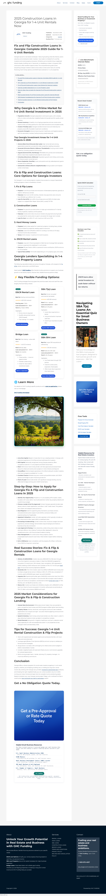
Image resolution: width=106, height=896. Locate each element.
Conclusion (21, 102)
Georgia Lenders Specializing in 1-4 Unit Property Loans (34, 87)
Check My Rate (84, 436)
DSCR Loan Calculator (83, 429)
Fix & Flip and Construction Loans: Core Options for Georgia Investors (38, 85)
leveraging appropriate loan (50, 669)
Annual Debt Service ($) (83, 199)
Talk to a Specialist (22, 370)
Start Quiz (87, 366)
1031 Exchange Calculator (84, 432)
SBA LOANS (55, 843)
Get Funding (39, 773)
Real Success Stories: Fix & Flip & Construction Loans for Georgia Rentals (38, 94)
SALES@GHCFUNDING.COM (88, 867)
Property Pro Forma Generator (85, 419)
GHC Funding (27, 270)
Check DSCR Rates (22, 324)
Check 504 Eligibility (48, 376)
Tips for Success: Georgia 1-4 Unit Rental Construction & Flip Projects (37, 99)
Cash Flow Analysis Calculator (85, 426)
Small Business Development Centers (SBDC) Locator (33, 760)
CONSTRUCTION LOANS (59, 845)
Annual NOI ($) (81, 194)
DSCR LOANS (56, 840)
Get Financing (86, 540)
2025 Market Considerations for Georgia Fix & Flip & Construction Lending (39, 97)
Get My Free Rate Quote (86, 40)
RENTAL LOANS (56, 838)
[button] (98, 2)
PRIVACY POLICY (57, 851)
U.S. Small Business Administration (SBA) (30, 753)
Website (25, 36)
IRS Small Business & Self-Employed (28, 764)
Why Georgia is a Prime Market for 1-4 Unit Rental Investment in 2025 (38, 82)
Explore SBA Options (48, 327)
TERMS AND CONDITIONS (59, 849)
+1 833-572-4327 (84, 862)
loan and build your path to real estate (33, 678)
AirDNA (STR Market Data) (85, 529)
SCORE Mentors (20, 757)
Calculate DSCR (86, 205)
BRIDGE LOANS (56, 847)
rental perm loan (54, 580)
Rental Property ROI (83, 423)
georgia (60, 37)
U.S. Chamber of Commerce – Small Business (30, 768)
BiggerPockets (82, 473)
